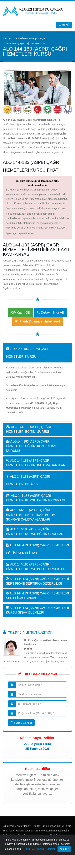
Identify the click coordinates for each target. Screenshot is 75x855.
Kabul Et (64, 849)
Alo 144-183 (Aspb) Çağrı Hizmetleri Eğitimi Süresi (28, 429)
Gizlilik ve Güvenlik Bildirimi (39, 848)
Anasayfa (7, 38)
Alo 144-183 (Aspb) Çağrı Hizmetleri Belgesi (28, 480)
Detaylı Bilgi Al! (52, 312)
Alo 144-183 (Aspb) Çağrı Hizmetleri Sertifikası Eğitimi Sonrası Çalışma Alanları (31, 515)
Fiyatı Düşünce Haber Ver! (39, 321)
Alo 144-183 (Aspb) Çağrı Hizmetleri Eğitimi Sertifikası (37, 549)
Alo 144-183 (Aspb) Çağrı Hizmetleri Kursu (28, 352)
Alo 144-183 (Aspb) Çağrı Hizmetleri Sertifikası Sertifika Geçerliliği (37, 581)
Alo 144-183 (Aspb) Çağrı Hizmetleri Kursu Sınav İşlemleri (37, 610)
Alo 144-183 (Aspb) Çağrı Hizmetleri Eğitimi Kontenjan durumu (31, 446)
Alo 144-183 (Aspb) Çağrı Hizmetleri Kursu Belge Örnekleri (36, 567)
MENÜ (65, 24)
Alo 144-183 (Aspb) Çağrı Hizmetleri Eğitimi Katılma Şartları (36, 463)
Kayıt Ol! (23, 312)
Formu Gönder (22, 722)
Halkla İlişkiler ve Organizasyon (30, 38)
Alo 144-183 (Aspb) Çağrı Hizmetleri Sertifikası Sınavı (37, 596)
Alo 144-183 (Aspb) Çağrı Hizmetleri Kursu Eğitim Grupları (35, 532)
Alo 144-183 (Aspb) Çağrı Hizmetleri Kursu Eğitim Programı (35, 498)
